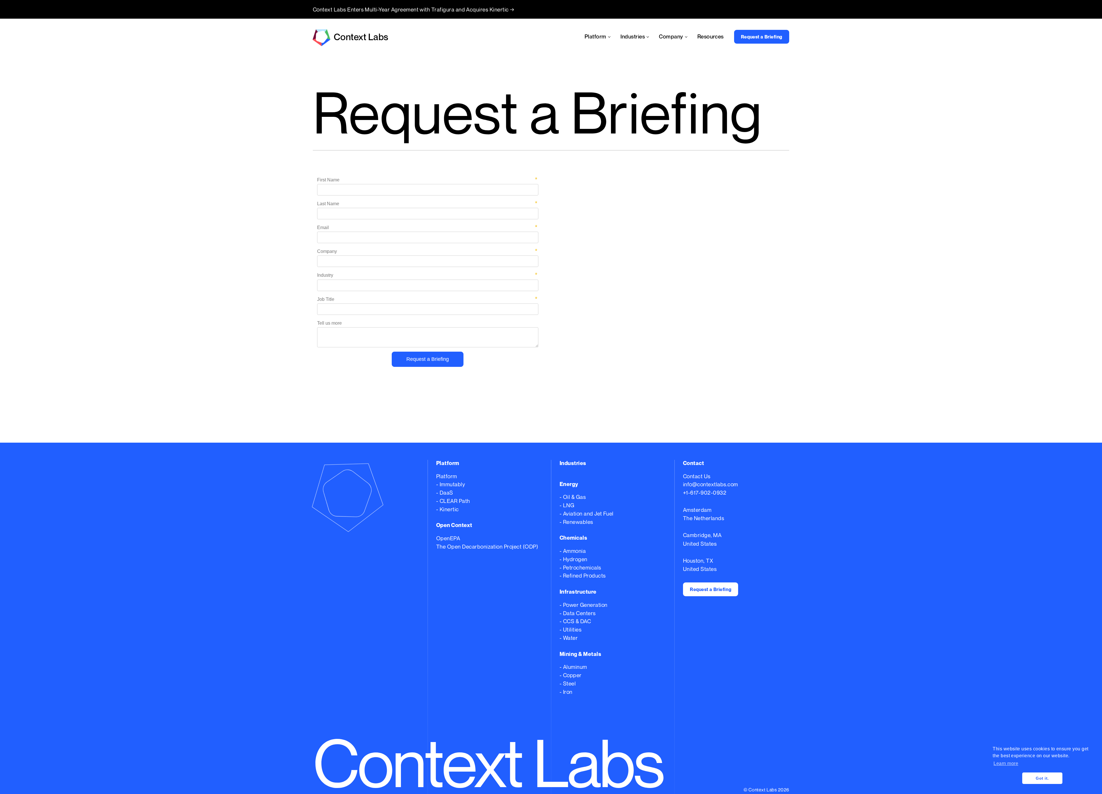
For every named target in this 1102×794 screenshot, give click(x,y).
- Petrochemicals (580, 567)
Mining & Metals (580, 654)
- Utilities (570, 629)
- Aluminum (573, 666)
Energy (569, 484)
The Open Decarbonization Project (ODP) (487, 546)
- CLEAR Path (453, 500)
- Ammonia (573, 550)
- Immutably (450, 484)
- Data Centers (578, 613)
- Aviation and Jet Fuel (587, 513)
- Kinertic (447, 509)
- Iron (566, 691)
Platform (446, 476)
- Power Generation (584, 604)
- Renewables (576, 521)
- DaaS (444, 492)
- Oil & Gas (573, 496)
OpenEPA (448, 538)
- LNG (567, 505)
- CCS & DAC (575, 621)
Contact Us (697, 476)
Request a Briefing (761, 37)
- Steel (568, 683)
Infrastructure (578, 591)
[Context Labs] (366, 494)
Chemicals (573, 538)
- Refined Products (583, 575)
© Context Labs (760, 790)
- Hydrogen (573, 559)
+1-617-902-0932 (704, 492)
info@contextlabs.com (710, 484)
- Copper (571, 675)
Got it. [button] (1042, 778)
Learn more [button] (1006, 763)
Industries (573, 463)
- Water (569, 637)
